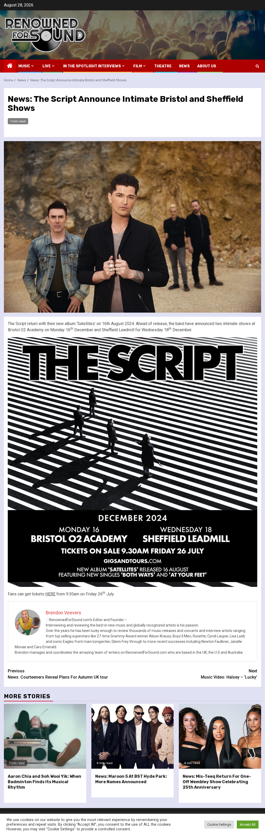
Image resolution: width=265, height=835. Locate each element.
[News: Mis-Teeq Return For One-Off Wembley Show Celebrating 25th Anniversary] (220, 736)
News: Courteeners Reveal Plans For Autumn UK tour (58, 674)
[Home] (10, 66)
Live (46, 66)
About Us (206, 66)
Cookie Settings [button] (219, 824)
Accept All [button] (247, 824)
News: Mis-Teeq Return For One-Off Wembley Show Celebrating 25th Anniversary (217, 782)
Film (137, 66)
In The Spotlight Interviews (92, 66)
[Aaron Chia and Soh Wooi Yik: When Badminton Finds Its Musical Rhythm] (45, 736)
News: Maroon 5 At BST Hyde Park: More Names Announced (131, 779)
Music (24, 66)
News (184, 66)
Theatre (163, 66)
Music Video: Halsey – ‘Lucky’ (229, 674)
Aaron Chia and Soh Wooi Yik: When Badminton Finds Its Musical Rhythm (44, 782)
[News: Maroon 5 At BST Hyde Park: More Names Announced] (132, 736)
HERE (50, 594)
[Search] (257, 66)
